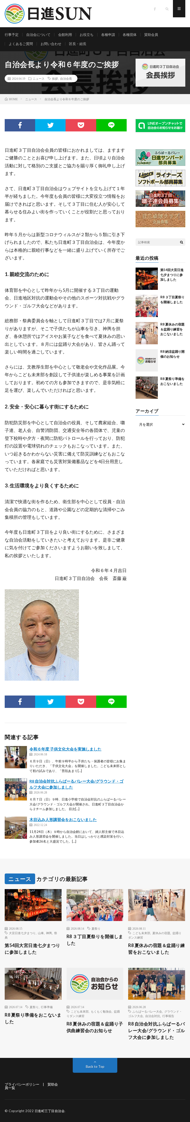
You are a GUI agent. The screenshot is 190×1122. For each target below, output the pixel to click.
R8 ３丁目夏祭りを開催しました (95, 940)
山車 (41, 932)
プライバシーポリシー (22, 1084)
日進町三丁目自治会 (50, 1111)
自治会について (38, 34)
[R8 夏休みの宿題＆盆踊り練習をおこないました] (147, 333)
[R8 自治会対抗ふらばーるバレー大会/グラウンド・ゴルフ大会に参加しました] (16, 789)
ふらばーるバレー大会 (147, 1011)
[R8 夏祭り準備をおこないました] (147, 387)
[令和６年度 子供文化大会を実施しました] (16, 757)
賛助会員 (151, 34)
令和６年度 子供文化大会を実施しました (65, 749)
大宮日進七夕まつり (22, 932)
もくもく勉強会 (101, 1011)
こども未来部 (141, 932)
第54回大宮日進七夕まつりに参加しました (172, 274)
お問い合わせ (51, 44)
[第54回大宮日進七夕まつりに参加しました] (147, 279)
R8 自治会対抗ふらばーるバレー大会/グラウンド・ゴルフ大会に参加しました (156, 1030)
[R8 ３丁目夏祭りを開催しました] (147, 306)
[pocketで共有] (81, 125)
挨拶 (55, 78)
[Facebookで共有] (20, 125)
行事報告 (168, 1015)
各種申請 (108, 34)
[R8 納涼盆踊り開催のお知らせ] (147, 360)
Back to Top (95, 1066)
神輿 (49, 932)
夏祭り (96, 928)
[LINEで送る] (111, 125)
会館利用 (65, 34)
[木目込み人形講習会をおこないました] (16, 828)
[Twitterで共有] (50, 125)
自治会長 (66, 78)
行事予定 (12, 34)
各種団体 (130, 34)
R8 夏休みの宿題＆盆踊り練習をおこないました (172, 329)
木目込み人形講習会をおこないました (63, 819)
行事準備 (47, 1006)
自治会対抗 (152, 1015)
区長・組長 (77, 44)
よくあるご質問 (21, 44)
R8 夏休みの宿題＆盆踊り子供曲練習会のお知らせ (95, 1027)
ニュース (39, 78)
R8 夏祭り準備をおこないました (33, 1018)
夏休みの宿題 (161, 932)
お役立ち (87, 34)
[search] (181, 242)
